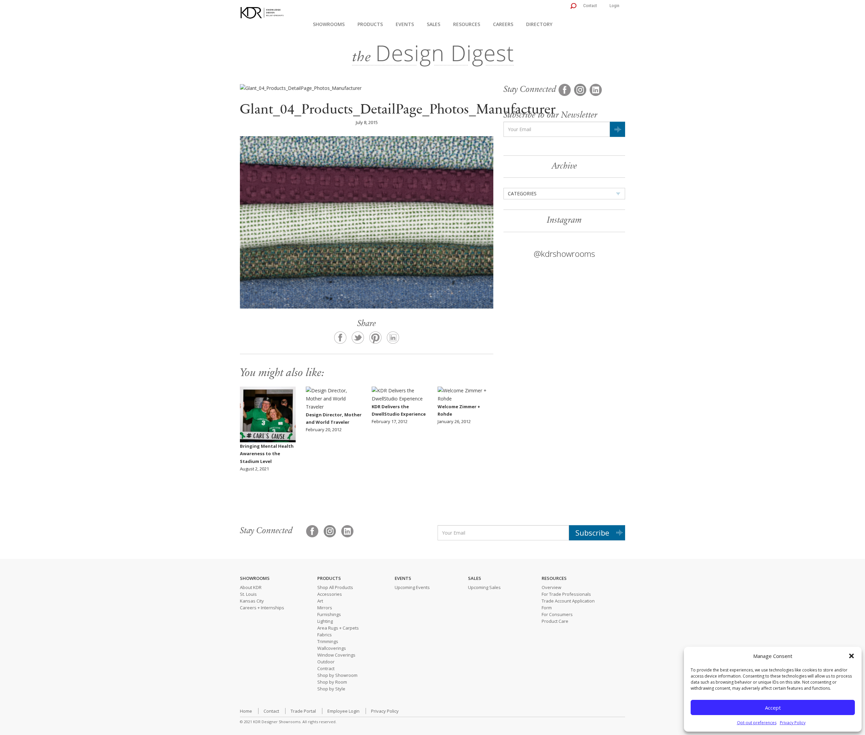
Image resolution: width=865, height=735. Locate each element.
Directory (539, 24)
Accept (773, 707)
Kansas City (252, 601)
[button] (851, 656)
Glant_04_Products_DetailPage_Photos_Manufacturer (397, 110)
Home (246, 711)
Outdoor (326, 662)
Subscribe (592, 533)
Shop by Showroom (337, 675)
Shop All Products (335, 587)
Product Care (555, 621)
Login (614, 5)
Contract (326, 668)
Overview (551, 587)
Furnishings (329, 614)
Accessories (329, 594)
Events (405, 24)
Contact (590, 5)
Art (320, 601)
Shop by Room (332, 682)
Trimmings (327, 641)
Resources (466, 24)
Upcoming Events (412, 587)
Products (370, 24)
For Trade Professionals (566, 594)
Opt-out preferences (756, 723)
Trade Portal (303, 711)
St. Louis (248, 594)
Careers (503, 24)
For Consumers (557, 614)
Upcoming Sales (484, 587)
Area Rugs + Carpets (338, 628)
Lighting (325, 621)
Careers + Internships (262, 608)
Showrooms (329, 24)
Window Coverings (336, 655)
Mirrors (324, 608)
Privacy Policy (793, 723)
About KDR (251, 587)
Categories (522, 193)
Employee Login (343, 711)
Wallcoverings (331, 648)
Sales (433, 24)
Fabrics (324, 635)
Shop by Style (331, 689)
